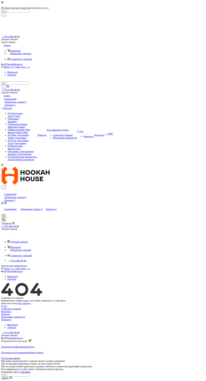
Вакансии (6, 319)
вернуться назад (9, 303)
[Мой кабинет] (2, 191)
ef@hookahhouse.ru (13, 64)
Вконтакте (12, 72)
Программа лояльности (13, 317)
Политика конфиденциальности (17, 347)
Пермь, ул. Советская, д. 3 (16, 67)
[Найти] (3, 14)
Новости (5, 314)
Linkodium (25, 372)
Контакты (6, 311)
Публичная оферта (10, 358)
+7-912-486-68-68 (11, 36)
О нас (4, 306)
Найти (5, 378)
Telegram (11, 75)
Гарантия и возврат (11, 308)
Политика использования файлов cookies (22, 352)
